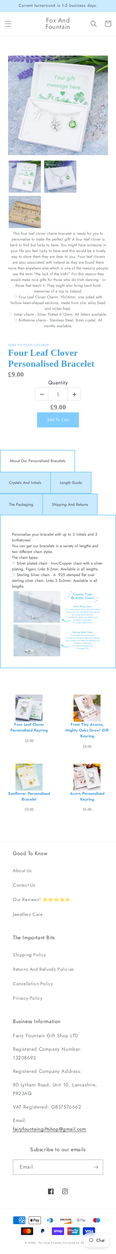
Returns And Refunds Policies (43, 969)
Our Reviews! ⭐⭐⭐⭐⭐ (42, 899)
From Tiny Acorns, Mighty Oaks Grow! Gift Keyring (87, 730)
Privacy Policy (27, 998)
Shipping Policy (29, 954)
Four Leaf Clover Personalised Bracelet (51, 358)
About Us (22, 870)
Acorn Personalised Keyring (87, 796)
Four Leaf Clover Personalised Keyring (29, 727)
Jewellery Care (28, 914)
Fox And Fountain (50, 1243)
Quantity (58, 383)
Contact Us (24, 885)
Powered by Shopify (77, 1243)
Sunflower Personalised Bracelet (29, 796)
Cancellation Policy (33, 983)
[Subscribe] (96, 1167)
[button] (8, 24)
